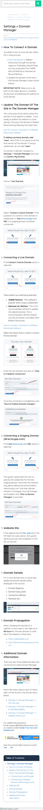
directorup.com (19, 444)
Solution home (14, 14)
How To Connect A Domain (20, 767)
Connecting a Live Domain (22, 776)
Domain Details (15, 789)
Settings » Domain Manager (20, 763)
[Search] (38, 3)
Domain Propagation (18, 792)
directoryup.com (29, 218)
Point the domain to (17, 60)
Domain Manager (24, 17)
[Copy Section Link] (2, 47)
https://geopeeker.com (18, 639)
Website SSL (14, 785)
